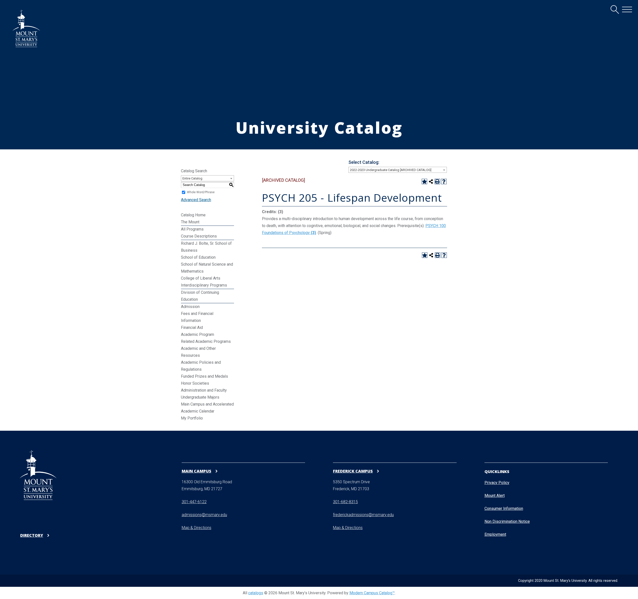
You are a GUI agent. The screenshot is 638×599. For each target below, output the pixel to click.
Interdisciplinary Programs (204, 285)
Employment (495, 534)
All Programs (192, 229)
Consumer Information (503, 508)
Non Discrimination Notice (507, 521)
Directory (31, 535)
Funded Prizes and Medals (204, 376)
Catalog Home (193, 215)
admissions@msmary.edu (204, 514)
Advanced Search (196, 199)
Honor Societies (195, 383)
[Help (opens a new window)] (444, 181)
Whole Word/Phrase (201, 192)
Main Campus (196, 471)
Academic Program (197, 334)
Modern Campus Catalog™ (372, 593)
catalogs (255, 593)
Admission (190, 306)
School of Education (198, 257)
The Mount (190, 222)
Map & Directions (196, 527)
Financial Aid (192, 327)
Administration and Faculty (204, 390)
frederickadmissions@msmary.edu (363, 514)
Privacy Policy (496, 482)
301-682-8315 (345, 501)
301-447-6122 (194, 501)
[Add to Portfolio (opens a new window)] (424, 181)
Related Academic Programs (206, 341)
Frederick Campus (353, 471)
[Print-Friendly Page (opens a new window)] (437, 181)
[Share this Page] (431, 181)
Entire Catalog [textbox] (192, 178)
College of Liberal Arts (200, 278)
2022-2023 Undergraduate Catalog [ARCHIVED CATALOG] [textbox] (390, 170)
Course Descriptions (199, 236)
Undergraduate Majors (200, 397)
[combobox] (397, 170)
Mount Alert (494, 495)
